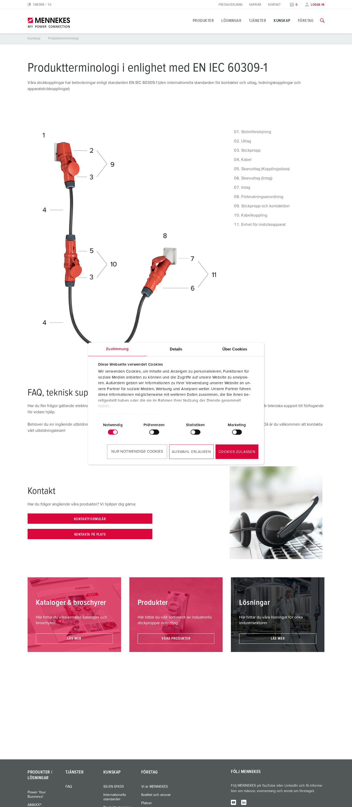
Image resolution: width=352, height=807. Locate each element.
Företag (306, 21)
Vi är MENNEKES (154, 786)
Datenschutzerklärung (117, 415)
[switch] (154, 432)
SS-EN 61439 (113, 786)
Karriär (255, 4)
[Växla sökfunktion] (322, 21)
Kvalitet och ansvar (156, 795)
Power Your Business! (37, 795)
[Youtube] (233, 802)
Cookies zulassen (237, 452)
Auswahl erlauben (191, 452)
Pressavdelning (230, 4)
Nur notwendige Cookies (137, 451)
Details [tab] (176, 349)
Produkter (203, 21)
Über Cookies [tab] (234, 349)
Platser (146, 803)
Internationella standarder (114, 797)
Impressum (151, 415)
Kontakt (274, 4)
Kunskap (282, 21)
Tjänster (257, 21)
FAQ (68, 786)
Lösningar (231, 21)
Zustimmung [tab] (117, 349)
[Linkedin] (243, 802)
